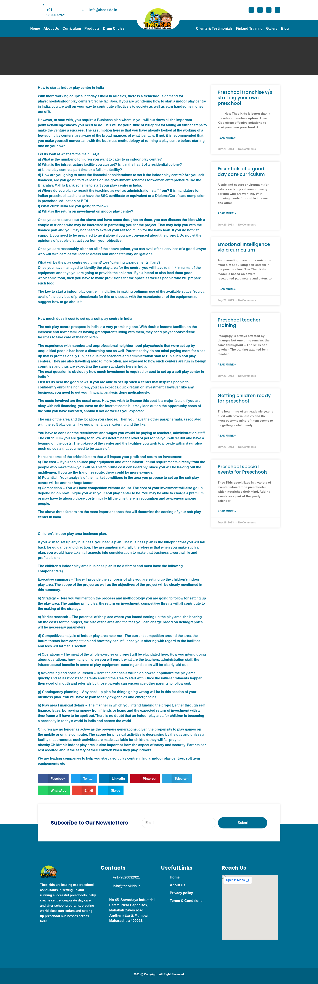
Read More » (227, 137)
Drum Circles (113, 28)
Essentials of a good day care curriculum (241, 171)
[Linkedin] (268, 10)
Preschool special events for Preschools (243, 469)
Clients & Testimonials (214, 28)
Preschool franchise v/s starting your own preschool (245, 97)
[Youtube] (277, 10)
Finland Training (249, 28)
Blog (285, 28)
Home (35, 28)
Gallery (272, 28)
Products (92, 28)
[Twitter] (260, 10)
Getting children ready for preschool (244, 398)
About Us (51, 28)
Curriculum (72, 28)
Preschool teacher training (239, 322)
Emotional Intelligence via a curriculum (244, 247)
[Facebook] (251, 10)
